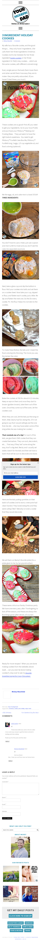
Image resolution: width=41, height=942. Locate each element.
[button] (20, 464)
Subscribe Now (20, 477)
